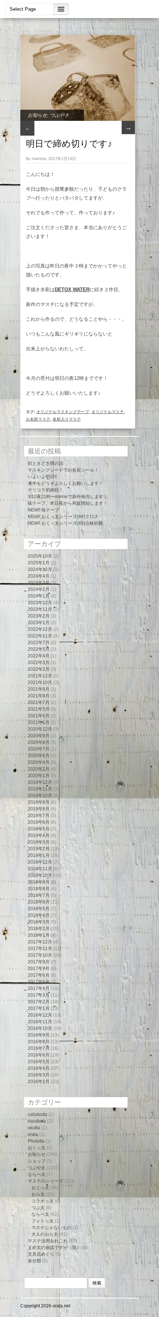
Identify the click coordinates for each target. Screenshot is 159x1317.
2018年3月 (39, 922)
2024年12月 (40, 569)
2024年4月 (39, 576)
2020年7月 (39, 749)
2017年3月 (39, 995)
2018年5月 (39, 908)
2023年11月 (40, 609)
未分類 (34, 1260)
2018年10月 (40, 875)
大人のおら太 (44, 1234)
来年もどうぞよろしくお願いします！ (65, 483)
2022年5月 (39, 649)
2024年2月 (39, 589)
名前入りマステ (67, 419)
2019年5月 (39, 828)
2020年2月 (39, 769)
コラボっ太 (42, 1201)
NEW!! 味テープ (43, 510)
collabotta (37, 1114)
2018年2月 (39, 928)
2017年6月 (39, 975)
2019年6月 (39, 822)
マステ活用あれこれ (48, 1240)
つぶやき (59, 115)
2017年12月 (40, 942)
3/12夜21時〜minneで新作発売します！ (68, 496)
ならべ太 (36, 1174)
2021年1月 (39, 722)
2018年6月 (39, 902)
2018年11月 (40, 868)
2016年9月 (39, 1035)
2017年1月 (39, 1008)
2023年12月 (40, 602)
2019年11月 (40, 789)
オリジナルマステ (107, 411)
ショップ (36, 1161)
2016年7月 (39, 1048)
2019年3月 (39, 842)
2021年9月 (39, 689)
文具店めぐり (41, 1254)
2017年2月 (39, 1001)
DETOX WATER (72, 289)
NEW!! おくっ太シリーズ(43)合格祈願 (65, 523)
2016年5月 (39, 1061)
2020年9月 (39, 735)
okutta (34, 1127)
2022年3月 (39, 662)
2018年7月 (39, 895)
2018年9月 (39, 882)
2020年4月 (39, 762)
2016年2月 (39, 1081)
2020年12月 (40, 729)
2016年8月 (39, 1041)
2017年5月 (39, 981)
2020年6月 (39, 755)
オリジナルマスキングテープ (62, 411)
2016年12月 (40, 1015)
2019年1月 (39, 855)
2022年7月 (39, 642)
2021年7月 (39, 702)
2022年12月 (40, 629)
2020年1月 (39, 775)
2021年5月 (39, 709)
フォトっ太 (42, 1221)
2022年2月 (39, 669)
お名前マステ (38, 419)
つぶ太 (38, 1207)
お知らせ (37, 115)
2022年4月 (39, 655)
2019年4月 (39, 835)
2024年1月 (39, 596)
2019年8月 (39, 808)
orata (33, 1134)
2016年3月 (39, 1075)
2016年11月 (40, 1021)
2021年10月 (40, 682)
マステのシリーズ (45, 1181)
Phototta (36, 1141)
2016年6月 (39, 1055)
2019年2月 (39, 848)
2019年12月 (40, 782)
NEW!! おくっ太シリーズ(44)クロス (63, 516)
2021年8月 (39, 695)
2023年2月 (39, 616)
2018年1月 (39, 935)
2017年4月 (39, 988)
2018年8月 (39, 888)
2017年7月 (39, 968)
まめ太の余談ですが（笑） (54, 1247)
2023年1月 (39, 622)
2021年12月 (40, 675)
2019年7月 (39, 815)
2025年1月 (39, 562)
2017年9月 (39, 961)
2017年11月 (40, 948)
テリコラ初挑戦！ (45, 490)
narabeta (37, 1121)
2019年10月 (40, 795)
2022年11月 (40, 636)
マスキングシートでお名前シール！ (63, 470)
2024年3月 (39, 582)
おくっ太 (36, 1147)
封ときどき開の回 (45, 463)
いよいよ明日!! (42, 476)
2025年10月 (40, 556)
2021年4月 (39, 715)
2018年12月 (40, 862)
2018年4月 (39, 915)
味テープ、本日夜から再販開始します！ (68, 503)
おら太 (38, 1194)
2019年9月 (39, 802)
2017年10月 (40, 955)
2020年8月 (39, 742)
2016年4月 (39, 1068)
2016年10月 (40, 1028)
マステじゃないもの (51, 1227)
